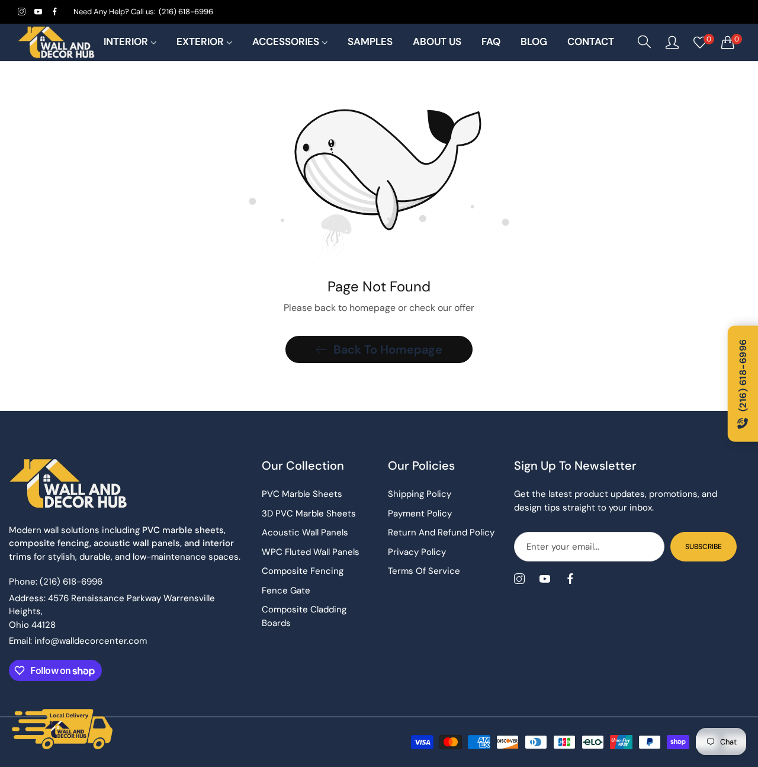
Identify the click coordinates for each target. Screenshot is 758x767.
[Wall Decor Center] (56, 42)
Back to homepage (387, 349)
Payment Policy (420, 513)
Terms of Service (424, 571)
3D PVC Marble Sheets (309, 513)
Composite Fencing (302, 571)
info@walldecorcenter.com (78, 641)
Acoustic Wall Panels (305, 532)
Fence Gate (286, 590)
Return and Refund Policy (441, 532)
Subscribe (703, 546)
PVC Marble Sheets (302, 494)
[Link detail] (21, 12)
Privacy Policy (417, 552)
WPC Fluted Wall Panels (310, 552)
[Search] (644, 42)
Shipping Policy (419, 494)
